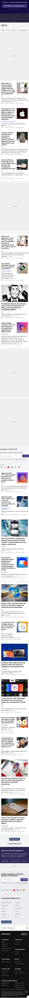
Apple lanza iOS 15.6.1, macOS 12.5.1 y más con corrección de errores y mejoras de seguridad (8, 501)
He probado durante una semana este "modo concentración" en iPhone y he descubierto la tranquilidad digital (13, 306)
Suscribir (25, 456)
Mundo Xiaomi (5, 950)
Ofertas (17, 911)
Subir (23, 934)
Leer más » (15, 101)
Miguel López (9, 639)
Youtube (8, 467)
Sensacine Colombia (20, 987)
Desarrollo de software (5, 508)
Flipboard (19, 467)
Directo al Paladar (6, 961)
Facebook (5, 467)
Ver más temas (6, 922)
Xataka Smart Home (6, 948)
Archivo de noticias (15, 843)
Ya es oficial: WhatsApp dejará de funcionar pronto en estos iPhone (8, 266)
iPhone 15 (15, 30)
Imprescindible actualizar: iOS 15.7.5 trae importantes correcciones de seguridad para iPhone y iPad (8, 327)
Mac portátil (5, 905)
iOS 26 (16, 917)
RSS (15, 467)
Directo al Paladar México (8, 989)
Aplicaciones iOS (6, 271)
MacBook (17, 914)
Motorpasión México (20, 989)
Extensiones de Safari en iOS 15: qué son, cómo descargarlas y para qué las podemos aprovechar (13, 781)
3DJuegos (17, 942)
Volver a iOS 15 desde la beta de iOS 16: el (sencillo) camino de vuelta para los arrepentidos (13, 605)
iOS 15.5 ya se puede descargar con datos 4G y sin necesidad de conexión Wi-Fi (8, 720)
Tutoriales (4, 334)
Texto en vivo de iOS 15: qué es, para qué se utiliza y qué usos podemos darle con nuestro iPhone (13, 820)
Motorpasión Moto (19, 963)
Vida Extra (17, 944)
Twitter (1, 467)
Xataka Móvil (5, 944)
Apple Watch (18, 908)
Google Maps (22, 30)
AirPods (17, 905)
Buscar (27, 928)
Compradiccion (5, 975)
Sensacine (17, 951)
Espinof (17, 953)
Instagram (12, 467)
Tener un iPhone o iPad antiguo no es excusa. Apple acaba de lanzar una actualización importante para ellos (8, 164)
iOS (2, 96)
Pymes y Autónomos (20, 973)
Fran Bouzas (9, 344)
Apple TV (4, 908)
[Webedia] (6, 935)
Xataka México (5, 983)
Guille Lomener (9, 154)
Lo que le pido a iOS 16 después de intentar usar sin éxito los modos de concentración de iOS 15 (13, 701)
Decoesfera (4, 973)
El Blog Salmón (18, 971)
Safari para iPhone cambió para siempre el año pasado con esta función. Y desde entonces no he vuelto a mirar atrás (13, 541)
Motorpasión (18, 961)
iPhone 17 (4, 917)
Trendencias (5, 971)
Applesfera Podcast (15, 861)
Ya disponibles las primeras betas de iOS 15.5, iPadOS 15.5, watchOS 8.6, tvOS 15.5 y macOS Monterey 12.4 (7, 742)
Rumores (4, 911)
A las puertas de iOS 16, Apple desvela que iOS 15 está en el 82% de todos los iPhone (8, 626)
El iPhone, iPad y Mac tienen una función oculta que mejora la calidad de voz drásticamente (13, 664)
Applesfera (4, 946)
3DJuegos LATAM (19, 983)
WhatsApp (4, 914)
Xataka (3, 942)
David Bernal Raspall (11, 514)
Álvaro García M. (10, 103)
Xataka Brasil (5, 985)
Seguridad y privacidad (8, 121)
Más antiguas (14, 839)
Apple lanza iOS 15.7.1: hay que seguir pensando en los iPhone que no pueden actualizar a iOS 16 (8, 477)
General (3, 546)
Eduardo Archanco (10, 552)
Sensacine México (19, 985)
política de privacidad (21, 459)
